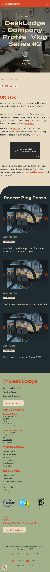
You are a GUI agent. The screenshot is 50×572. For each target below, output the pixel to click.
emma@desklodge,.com (33, 172)
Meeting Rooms (9, 460)
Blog (4, 484)
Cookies (30, 565)
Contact (6, 493)
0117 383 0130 (7, 423)
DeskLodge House (12, 430)
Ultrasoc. (29, 123)
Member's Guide (9, 487)
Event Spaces (8, 463)
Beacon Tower (10, 414)
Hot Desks (7, 457)
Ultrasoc (16, 128)
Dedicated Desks (9, 454)
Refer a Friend (8, 478)
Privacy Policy (21, 565)
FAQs (5, 490)
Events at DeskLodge (11, 475)
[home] (10, 3)
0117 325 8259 (7, 440)
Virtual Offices (8, 466)
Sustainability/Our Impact (12, 481)
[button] (46, 3)
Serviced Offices (9, 451)
